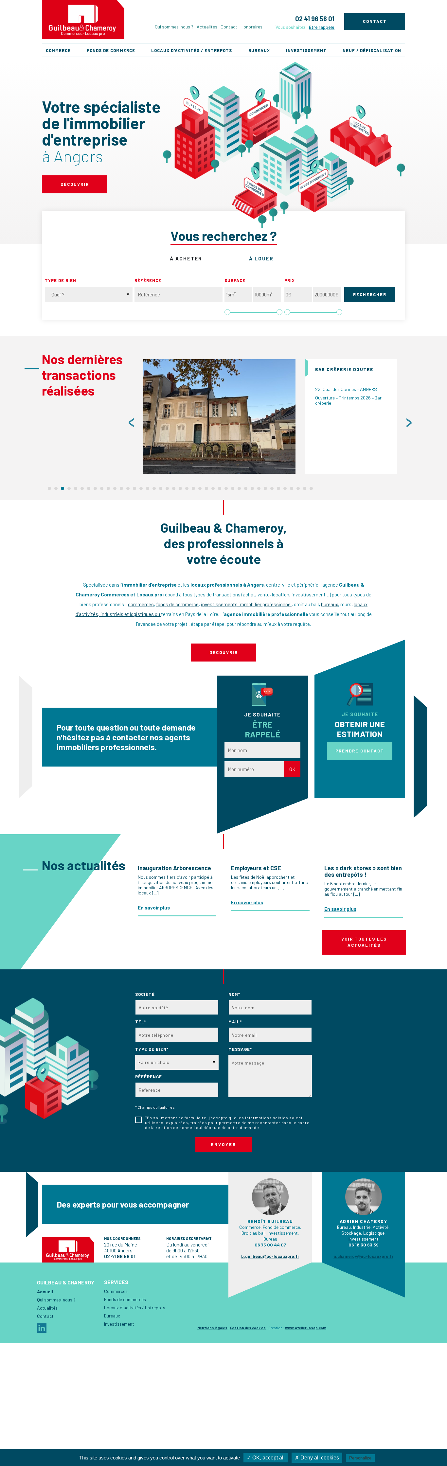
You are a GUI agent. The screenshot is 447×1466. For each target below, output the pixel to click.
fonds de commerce (177, 604)
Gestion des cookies (248, 1328)
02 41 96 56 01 (314, 19)
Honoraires (251, 26)
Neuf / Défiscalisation (372, 50)
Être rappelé (321, 27)
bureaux (329, 604)
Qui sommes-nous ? (174, 26)
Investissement (306, 50)
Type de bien (60, 280)
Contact (229, 26)
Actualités (207, 26)
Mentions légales (212, 1328)
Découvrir (75, 184)
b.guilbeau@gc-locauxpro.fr (270, 1256)
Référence (147, 280)
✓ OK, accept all (266, 1457)
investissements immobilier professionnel (246, 604)
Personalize (360, 1458)
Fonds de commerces (125, 1299)
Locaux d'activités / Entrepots (191, 50)
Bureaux (259, 50)
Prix (289, 280)
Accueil (45, 1291)
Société (145, 994)
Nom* (234, 994)
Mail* (235, 1021)
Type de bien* (152, 1049)
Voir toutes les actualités (364, 942)
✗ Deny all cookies (317, 1457)
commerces (141, 604)
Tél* (140, 1021)
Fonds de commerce (111, 50)
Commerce (58, 50)
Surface (234, 280)
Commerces (116, 1291)
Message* (240, 1049)
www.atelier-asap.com (305, 1328)
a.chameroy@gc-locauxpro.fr (363, 1256)
